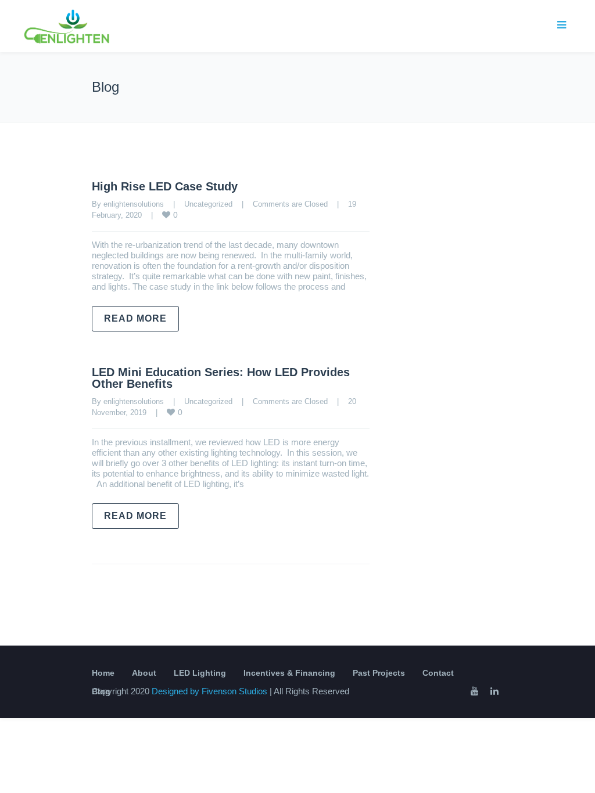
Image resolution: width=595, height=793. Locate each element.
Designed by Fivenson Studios (211, 691)
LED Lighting (200, 672)
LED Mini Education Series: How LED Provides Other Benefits (221, 378)
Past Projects (379, 672)
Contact (438, 672)
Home (103, 672)
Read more (135, 318)
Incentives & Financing (289, 672)
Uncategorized (208, 204)
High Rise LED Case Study (165, 186)
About (144, 672)
